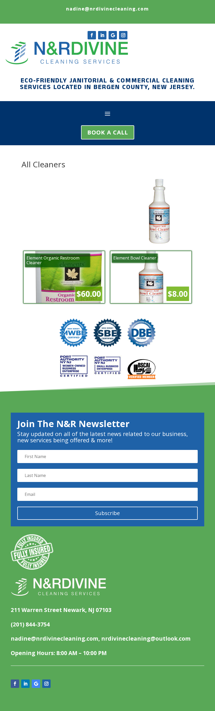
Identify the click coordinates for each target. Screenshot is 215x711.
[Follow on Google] (113, 35)
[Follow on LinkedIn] (102, 35)
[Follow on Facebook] (92, 35)
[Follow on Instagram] (123, 35)
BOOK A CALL (107, 132)
